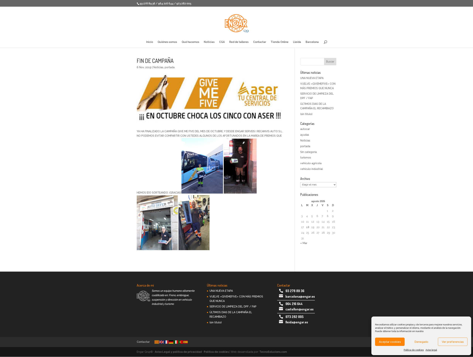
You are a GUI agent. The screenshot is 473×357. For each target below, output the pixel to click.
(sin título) (306, 114)
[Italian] (176, 341)
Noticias (209, 42)
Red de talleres (239, 42)
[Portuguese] (180, 341)
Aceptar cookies (390, 342)
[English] (161, 341)
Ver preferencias (453, 342)
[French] (166, 341)
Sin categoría (308, 151)
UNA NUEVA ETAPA (312, 78)
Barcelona (312, 42)
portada (170, 67)
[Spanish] (185, 341)
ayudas (304, 134)
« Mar (303, 243)
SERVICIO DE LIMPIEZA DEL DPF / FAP (233, 306)
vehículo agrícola (310, 163)
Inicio (149, 42)
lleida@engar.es (296, 322)
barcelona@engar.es (300, 296)
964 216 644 (294, 304)
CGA (222, 42)
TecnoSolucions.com (273, 351)
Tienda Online (279, 42)
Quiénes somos (167, 42)
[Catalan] (156, 341)
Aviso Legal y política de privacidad (178, 351)
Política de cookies (414, 350)
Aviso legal (431, 350)
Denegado (421, 342)
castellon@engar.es (299, 309)
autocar (305, 129)
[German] (171, 341)
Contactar (259, 42)
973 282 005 (294, 317)
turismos (305, 157)
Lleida (297, 42)
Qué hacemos (190, 42)
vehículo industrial (311, 168)
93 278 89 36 (294, 291)
